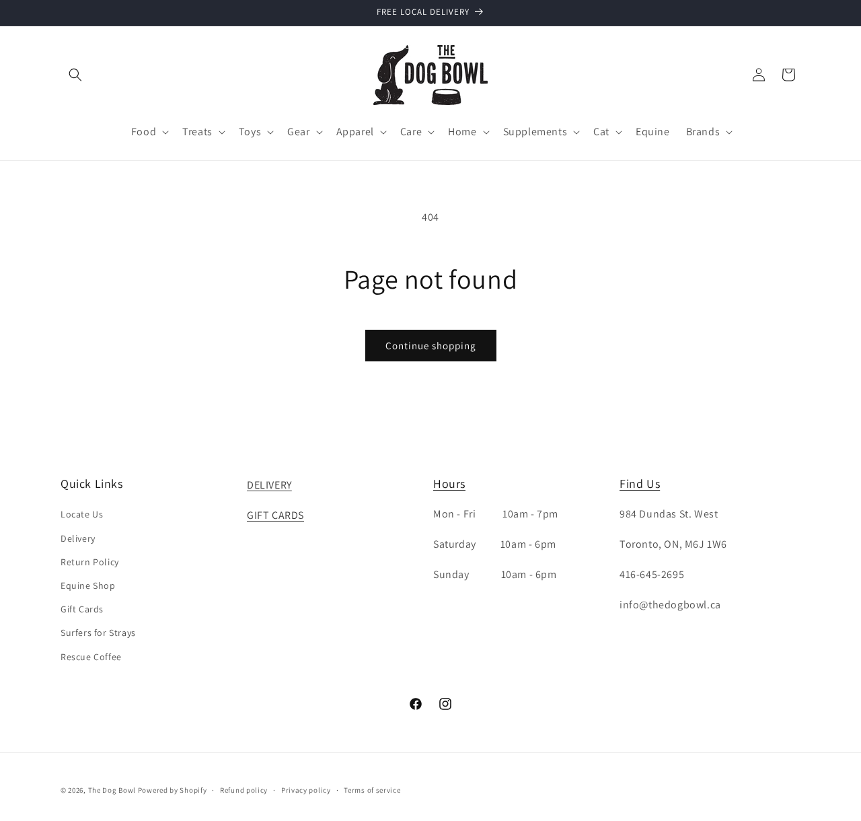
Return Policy (90, 562)
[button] (75, 75)
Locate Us (82, 514)
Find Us (640, 483)
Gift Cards (82, 609)
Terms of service (372, 790)
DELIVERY (269, 485)
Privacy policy (306, 790)
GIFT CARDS (275, 515)
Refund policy (244, 790)
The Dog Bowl (112, 790)
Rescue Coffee (91, 657)
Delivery (78, 538)
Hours (449, 483)
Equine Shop (88, 585)
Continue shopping (430, 345)
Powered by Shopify (172, 790)
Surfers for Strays (98, 633)
